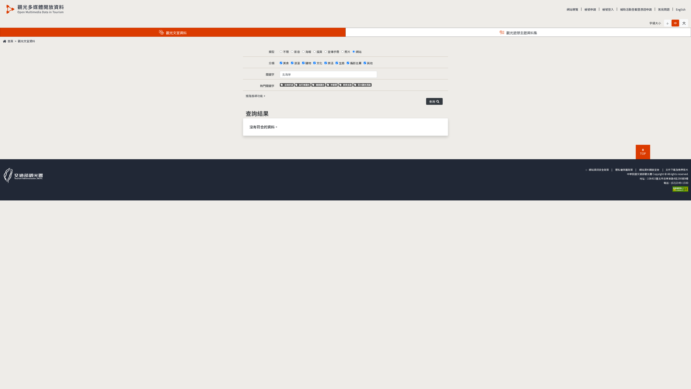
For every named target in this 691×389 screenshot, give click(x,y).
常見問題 (664, 9)
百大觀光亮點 (364, 84)
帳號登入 (608, 9)
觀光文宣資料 (26, 41)
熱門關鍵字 (267, 86)
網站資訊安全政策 (599, 169)
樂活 (330, 63)
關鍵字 (270, 74)
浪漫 (297, 63)
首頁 (10, 41)
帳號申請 (590, 9)
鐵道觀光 (320, 84)
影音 (297, 52)
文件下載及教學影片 (677, 169)
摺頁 (319, 52)
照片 (347, 52)
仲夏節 (334, 84)
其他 (370, 63)
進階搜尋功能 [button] (255, 96)
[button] (667, 23)
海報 (308, 52)
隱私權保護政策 (624, 169)
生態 (342, 63)
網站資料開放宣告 (649, 169)
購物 (308, 63)
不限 (286, 52)
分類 (271, 63)
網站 (359, 52)
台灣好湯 (289, 84)
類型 (271, 52)
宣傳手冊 (333, 52)
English (680, 9)
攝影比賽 (356, 63)
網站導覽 (572, 9)
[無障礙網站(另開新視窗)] (680, 188)
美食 (286, 63)
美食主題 (348, 84)
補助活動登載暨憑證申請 (636, 9)
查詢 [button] (433, 101)
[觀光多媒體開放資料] (35, 9)
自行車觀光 (304, 84)
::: (586, 169)
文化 (319, 63)
